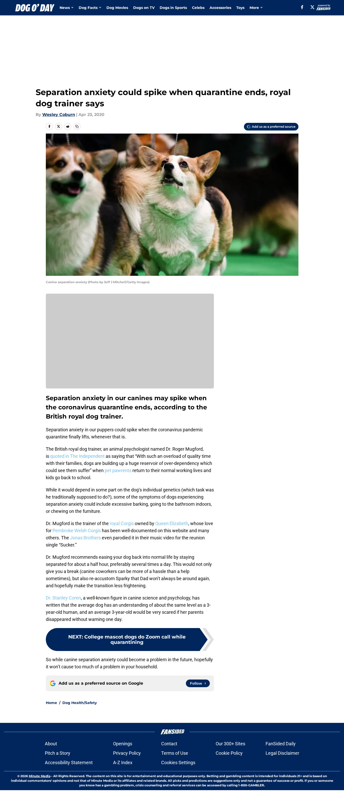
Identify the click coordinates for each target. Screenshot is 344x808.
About (51, 743)
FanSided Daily (281, 743)
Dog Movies (117, 7)
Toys (240, 7)
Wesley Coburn (58, 114)
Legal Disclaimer (282, 753)
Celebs (198, 7)
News (65, 7)
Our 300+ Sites (230, 743)
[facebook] (302, 7)
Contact (169, 743)
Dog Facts (88, 7)
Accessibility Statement (69, 762)
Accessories (220, 7)
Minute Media (39, 776)
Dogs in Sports (173, 7)
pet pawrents (118, 470)
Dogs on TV (144, 7)
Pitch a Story (57, 753)
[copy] (76, 126)
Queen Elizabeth (171, 523)
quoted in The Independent (77, 456)
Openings (122, 743)
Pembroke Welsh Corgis (76, 530)
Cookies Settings (178, 762)
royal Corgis (122, 523)
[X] (312, 7)
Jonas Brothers (85, 537)
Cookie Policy (229, 753)
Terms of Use (174, 753)
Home (51, 702)
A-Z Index (122, 762)
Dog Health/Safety (79, 702)
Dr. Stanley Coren (63, 598)
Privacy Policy (127, 753)
